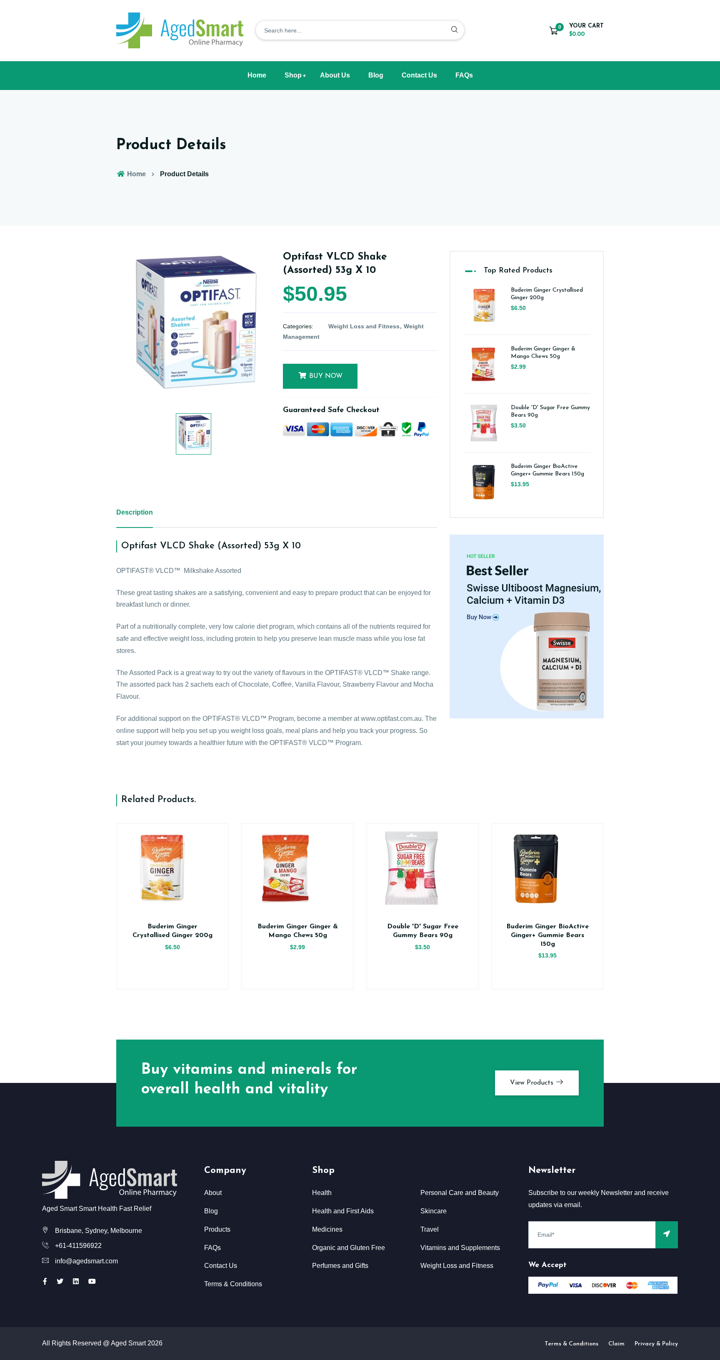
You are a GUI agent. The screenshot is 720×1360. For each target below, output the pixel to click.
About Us (335, 75)
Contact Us (419, 75)
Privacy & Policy (656, 1344)
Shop (293, 75)
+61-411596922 (78, 1245)
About (213, 1192)
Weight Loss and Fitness (364, 326)
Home (257, 75)
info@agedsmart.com (86, 1261)
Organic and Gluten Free (348, 1247)
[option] (193, 328)
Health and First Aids (343, 1211)
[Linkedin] (76, 1281)
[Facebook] (45, 1281)
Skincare (433, 1211)
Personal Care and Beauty (459, 1192)
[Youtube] (92, 1281)
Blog (375, 75)
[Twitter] (60, 1281)
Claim (616, 1344)
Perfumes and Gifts (340, 1265)
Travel (429, 1229)
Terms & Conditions (233, 1284)
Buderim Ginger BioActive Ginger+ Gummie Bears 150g (547, 935)
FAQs (464, 75)
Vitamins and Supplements (460, 1247)
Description (134, 512)
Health (322, 1192)
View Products (532, 1083)
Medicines (327, 1229)
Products (217, 1229)
